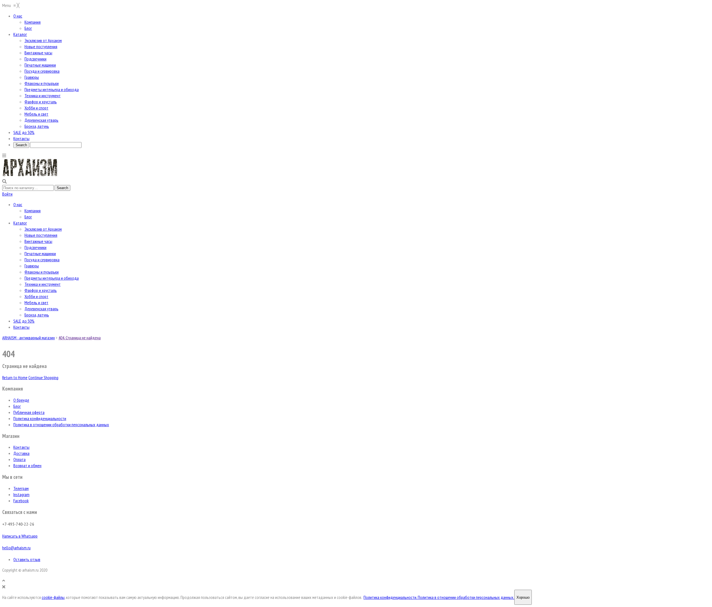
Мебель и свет (36, 302)
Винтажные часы (38, 241)
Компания (32, 210)
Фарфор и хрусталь (40, 290)
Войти (7, 194)
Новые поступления (40, 235)
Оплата (19, 459)
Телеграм (21, 488)
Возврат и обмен (27, 465)
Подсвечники (35, 247)
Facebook (21, 500)
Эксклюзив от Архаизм (43, 229)
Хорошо (523, 597)
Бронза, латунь (36, 315)
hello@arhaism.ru (16, 547)
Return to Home (15, 377)
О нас (17, 204)
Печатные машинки (40, 253)
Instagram (21, 494)
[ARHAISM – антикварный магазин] (30, 175)
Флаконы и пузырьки (41, 272)
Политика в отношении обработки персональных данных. (466, 597)
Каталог (20, 223)
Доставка (21, 453)
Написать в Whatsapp (20, 536)
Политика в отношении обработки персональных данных (61, 424)
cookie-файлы (53, 597)
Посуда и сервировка (42, 259)
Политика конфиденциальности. (391, 597)
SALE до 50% (23, 321)
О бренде (21, 400)
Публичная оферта (28, 412)
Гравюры (31, 266)
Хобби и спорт (36, 296)
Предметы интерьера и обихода (51, 278)
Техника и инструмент (42, 284)
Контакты (21, 327)
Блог (28, 217)
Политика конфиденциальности (39, 418)
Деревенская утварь (41, 308)
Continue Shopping (43, 377)
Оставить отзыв (26, 559)
